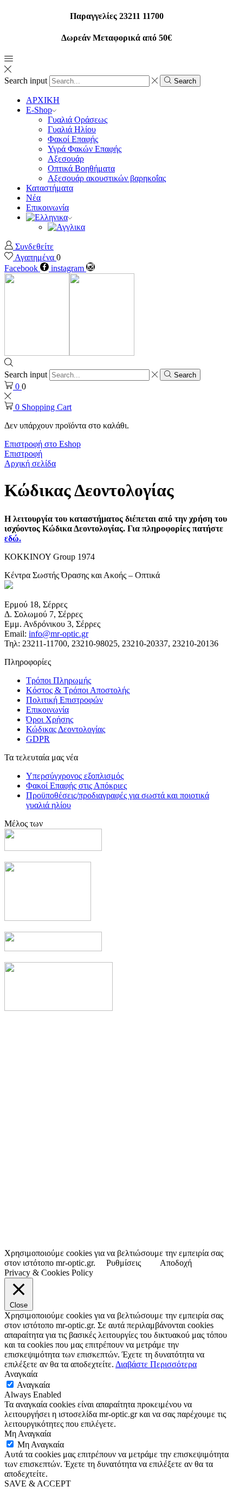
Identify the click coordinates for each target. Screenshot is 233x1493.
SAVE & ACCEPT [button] (37, 1483)
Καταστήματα (49, 188)
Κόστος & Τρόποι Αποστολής (78, 690)
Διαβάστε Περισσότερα (156, 1364)
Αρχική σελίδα (30, 463)
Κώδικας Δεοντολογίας (65, 729)
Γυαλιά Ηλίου (72, 129)
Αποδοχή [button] (176, 1262)
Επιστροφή (23, 453)
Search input (25, 80)
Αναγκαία (33, 1384)
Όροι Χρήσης (49, 719)
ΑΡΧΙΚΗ (43, 100)
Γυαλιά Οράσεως (77, 119)
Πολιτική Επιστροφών (64, 699)
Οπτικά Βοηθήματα (81, 168)
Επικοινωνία (47, 207)
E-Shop (39, 109)
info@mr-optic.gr (58, 633)
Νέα (33, 197)
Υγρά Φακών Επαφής (84, 148)
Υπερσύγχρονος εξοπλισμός (75, 775)
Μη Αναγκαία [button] (27, 1433)
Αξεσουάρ (66, 158)
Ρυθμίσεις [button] (123, 1262)
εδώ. (12, 538)
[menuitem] (49, 217)
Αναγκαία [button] (20, 1374)
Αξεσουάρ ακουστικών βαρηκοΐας (107, 178)
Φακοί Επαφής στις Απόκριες (76, 785)
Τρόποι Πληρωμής (58, 680)
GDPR (38, 739)
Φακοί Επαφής (73, 139)
